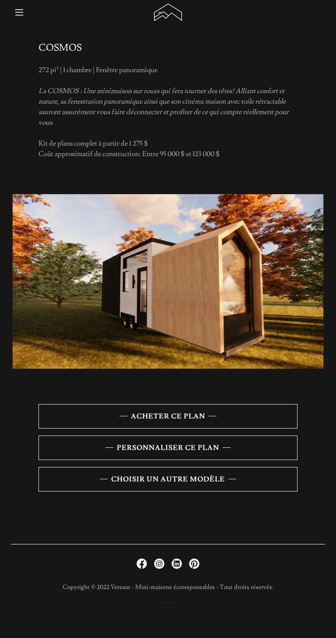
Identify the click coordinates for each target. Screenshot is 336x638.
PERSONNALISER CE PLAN (168, 447)
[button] (34, 12)
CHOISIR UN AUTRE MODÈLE (168, 479)
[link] (168, 12)
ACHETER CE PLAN (168, 416)
